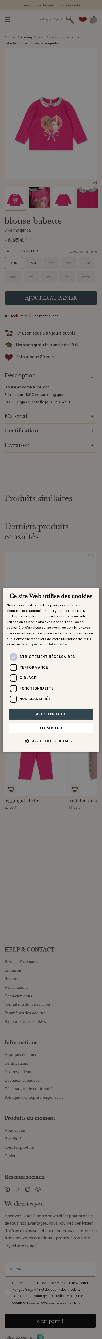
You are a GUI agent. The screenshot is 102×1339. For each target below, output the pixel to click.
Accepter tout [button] (51, 713)
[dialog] (51, 669)
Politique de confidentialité (44, 644)
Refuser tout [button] (51, 727)
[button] (50, 741)
